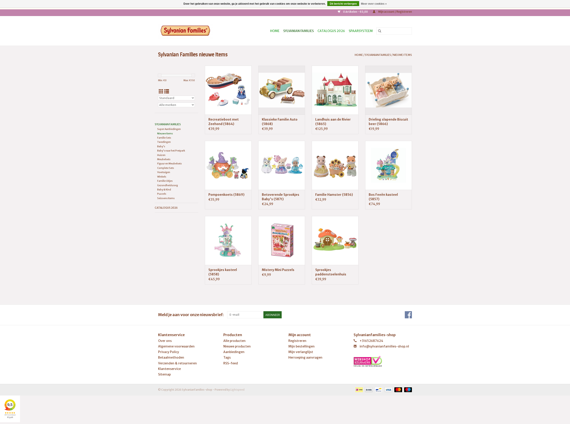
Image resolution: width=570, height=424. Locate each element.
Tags (227, 357)
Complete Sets (165, 168)
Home (274, 31)
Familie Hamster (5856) (334, 195)
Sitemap (164, 374)
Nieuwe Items (402, 55)
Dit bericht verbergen (343, 3)
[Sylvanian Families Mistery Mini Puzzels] (281, 240)
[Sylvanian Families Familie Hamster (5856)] (335, 165)
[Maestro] (407, 389)
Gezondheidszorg (167, 185)
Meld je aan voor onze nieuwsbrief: (191, 314)
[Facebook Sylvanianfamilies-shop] (408, 314)
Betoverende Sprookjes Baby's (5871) (280, 197)
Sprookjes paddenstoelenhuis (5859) (330, 272)
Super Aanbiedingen (169, 129)
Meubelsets (163, 159)
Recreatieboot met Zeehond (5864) (223, 121)
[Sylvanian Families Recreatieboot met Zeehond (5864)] (228, 90)
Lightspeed (237, 389)
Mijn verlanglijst (300, 352)
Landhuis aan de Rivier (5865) (333, 121)
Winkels (161, 176)
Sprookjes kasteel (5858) (222, 272)
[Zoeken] (379, 30)
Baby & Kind (164, 189)
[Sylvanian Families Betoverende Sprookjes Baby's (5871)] (281, 165)
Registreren (297, 341)
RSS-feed (230, 363)
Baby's (161, 146)
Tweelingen (164, 141)
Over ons (165, 341)
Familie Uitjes (165, 180)
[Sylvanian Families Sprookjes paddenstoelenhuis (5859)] (335, 240)
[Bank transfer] (368, 389)
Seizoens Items (166, 198)
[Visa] (388, 389)
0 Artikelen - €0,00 (355, 11)
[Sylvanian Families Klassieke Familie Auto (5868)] (281, 90)
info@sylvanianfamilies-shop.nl (384, 346)
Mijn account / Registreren (395, 11)
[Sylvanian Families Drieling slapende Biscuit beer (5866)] (388, 90)
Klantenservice (169, 369)
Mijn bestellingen (301, 346)
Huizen (161, 155)
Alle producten (234, 341)
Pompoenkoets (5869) (226, 195)
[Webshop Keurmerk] (383, 361)
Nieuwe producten (237, 346)
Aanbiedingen (233, 352)
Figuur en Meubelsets (169, 163)
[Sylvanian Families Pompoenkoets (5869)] (228, 165)
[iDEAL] (358, 389)
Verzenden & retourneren (177, 363)
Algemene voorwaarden (176, 346)
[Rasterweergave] (161, 92)
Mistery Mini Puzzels (278, 270)
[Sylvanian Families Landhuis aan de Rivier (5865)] (335, 90)
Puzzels (161, 193)
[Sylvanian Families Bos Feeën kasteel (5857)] (388, 165)
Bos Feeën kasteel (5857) (383, 197)
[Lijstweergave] (166, 92)
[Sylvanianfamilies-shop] (193, 31)
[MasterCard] (398, 389)
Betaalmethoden (171, 357)
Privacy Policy (168, 352)
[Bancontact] (378, 389)
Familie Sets (164, 137)
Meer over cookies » (374, 3)
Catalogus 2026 (331, 31)
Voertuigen (163, 172)
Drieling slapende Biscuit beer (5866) (388, 121)
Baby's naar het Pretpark (171, 150)
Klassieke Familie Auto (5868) (279, 121)
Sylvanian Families (298, 31)
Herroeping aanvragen (305, 357)
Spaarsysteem (361, 31)
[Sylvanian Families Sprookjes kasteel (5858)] (228, 240)
